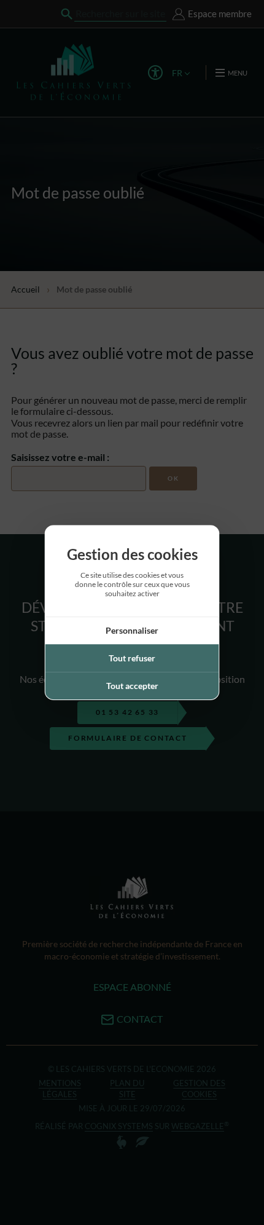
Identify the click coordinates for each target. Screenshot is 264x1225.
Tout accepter (132, 685)
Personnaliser (132, 630)
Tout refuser (132, 658)
